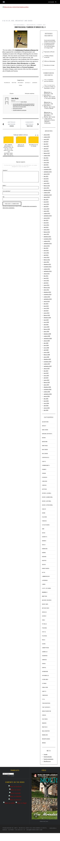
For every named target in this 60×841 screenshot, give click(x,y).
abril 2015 (46, 181)
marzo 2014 (46, 208)
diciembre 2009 (47, 317)
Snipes (44, 667)
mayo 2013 (46, 225)
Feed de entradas (48, 756)
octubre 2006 (47, 391)
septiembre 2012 (48, 243)
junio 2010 (46, 306)
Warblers (45, 735)
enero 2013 (46, 234)
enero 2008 (46, 357)
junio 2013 (46, 222)
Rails (43, 640)
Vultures (45, 719)
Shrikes (44, 659)
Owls (43, 620)
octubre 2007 (47, 363)
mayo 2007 (46, 375)
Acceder (45, 754)
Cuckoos (44, 477)
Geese (43, 533)
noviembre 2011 (47, 266)
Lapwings (45, 580)
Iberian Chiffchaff (49, 108)
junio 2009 (46, 320)
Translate (12, 775)
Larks (44, 584)
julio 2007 (46, 370)
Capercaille (45, 457)
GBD (43, 529)
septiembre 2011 (48, 271)
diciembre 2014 (47, 190)
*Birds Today (30, 124)
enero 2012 (46, 262)
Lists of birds (46, 588)
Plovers (44, 636)
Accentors (45, 422)
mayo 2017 (46, 146)
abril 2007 (46, 377)
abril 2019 (46, 141)
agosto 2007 (47, 368)
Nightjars (45, 604)
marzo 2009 (46, 326)
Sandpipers (45, 647)
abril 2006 (46, 405)
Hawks (44, 552)
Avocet (44, 426)
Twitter (14, 82)
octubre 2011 (47, 269)
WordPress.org (47, 761)
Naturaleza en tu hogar (33, 145)
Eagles (44, 509)
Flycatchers (46, 525)
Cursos (44, 485)
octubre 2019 (47, 137)
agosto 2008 (47, 340)
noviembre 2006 (47, 389)
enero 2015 (46, 188)
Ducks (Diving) (46, 501)
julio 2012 (46, 248)
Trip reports (46, 707)
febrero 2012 (47, 259)
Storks (44, 683)
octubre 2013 (47, 213)
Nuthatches (45, 608)
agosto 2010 (47, 301)
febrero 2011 (47, 287)
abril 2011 (46, 282)
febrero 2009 (47, 329)
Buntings (45, 445)
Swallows (45, 687)
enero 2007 (46, 384)
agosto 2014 (47, 197)
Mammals (45, 592)
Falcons (44, 517)
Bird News (45, 430)
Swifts (44, 691)
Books (44, 437)
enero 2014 (46, 211)
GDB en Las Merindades (21, 145)
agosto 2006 (47, 396)
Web (3, 197)
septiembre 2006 (48, 394)
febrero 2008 (47, 354)
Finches (44, 521)
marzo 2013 (46, 229)
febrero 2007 (47, 382)
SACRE (44, 644)
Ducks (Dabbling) (47, 497)
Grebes (44, 540)
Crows (44, 473)
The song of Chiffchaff (50, 98)
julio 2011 (46, 276)
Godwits (44, 536)
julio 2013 (46, 220)
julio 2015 (46, 176)
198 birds (11, 124)
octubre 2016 (47, 155)
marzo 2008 (46, 352)
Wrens (44, 743)
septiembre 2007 (48, 366)
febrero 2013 (47, 232)
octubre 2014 (47, 192)
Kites (43, 572)
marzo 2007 (46, 380)
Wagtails (45, 727)
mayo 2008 (46, 347)
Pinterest (20, 82)
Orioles (44, 612)
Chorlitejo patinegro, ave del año (19, 110)
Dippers (44, 489)
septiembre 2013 (48, 215)
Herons (44, 556)
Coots (44, 461)
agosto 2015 (47, 174)
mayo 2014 (46, 204)
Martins (44, 596)
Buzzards (45, 453)
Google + (28, 82)
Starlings (45, 679)
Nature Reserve (46, 600)
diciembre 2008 (47, 333)
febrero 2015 (47, 185)
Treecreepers (46, 703)
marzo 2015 (46, 183)
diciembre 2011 (47, 264)
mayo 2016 (46, 162)
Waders (44, 723)
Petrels (44, 624)
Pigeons (44, 628)
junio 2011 (46, 278)
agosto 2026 (47, 134)
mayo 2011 (46, 280)
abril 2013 (46, 227)
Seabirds (45, 655)
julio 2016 (46, 157)
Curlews (44, 481)
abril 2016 (46, 164)
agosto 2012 (47, 245)
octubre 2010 (47, 296)
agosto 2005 (47, 408)
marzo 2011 (46, 285)
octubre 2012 (47, 241)
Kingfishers (45, 568)
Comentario (5, 170)
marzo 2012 (46, 257)
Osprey (44, 616)
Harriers (45, 548)
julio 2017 (46, 144)
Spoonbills (45, 675)
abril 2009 (46, 324)
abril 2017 (46, 148)
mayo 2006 (46, 403)
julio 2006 (46, 398)
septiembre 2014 (48, 195)
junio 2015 (46, 178)
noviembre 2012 (47, 238)
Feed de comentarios (48, 759)
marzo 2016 (46, 167)
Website (13, 100)
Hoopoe (44, 560)
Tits (43, 699)
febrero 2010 (47, 315)
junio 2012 (46, 250)
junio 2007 (46, 373)
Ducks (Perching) (47, 505)
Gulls (44, 544)
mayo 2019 (46, 139)
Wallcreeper (46, 731)
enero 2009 (46, 331)
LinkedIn (34, 82)
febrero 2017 (47, 153)
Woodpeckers (46, 739)
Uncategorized (31, 24)
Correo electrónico (7, 191)
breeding (45, 441)
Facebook (7, 82)
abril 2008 (46, 350)
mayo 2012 (46, 252)
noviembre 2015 (47, 169)
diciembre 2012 (47, 236)
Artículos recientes (29, 93)
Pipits (44, 632)
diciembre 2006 (47, 387)
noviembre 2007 (47, 361)
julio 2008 (46, 343)
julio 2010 (46, 303)
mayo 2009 (46, 322)
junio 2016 (46, 160)
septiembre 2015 (48, 171)
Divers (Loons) (46, 493)
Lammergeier (46, 576)
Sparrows (45, 671)
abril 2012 (46, 255)
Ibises (44, 564)
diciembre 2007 (47, 359)
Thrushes (45, 695)
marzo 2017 (46, 150)
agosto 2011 (47, 273)
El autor (12, 93)
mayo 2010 (46, 308)
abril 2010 (46, 310)
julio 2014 (46, 199)
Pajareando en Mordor (17, 108)
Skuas (44, 663)
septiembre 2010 (48, 299)
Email (20, 85)
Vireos (44, 715)
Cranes (44, 469)
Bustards (45, 449)
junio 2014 (46, 201)
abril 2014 (46, 206)
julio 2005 (46, 410)
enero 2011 (46, 289)
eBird (43, 513)
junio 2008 (46, 345)
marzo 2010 (46, 313)
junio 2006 (46, 401)
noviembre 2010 (47, 294)
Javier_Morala (24, 101)
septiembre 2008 (48, 338)
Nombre (4, 185)
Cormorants (46, 465)
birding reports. (47, 433)
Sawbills (45, 651)
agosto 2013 (47, 218)
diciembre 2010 (47, 292)
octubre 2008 (47, 336)
